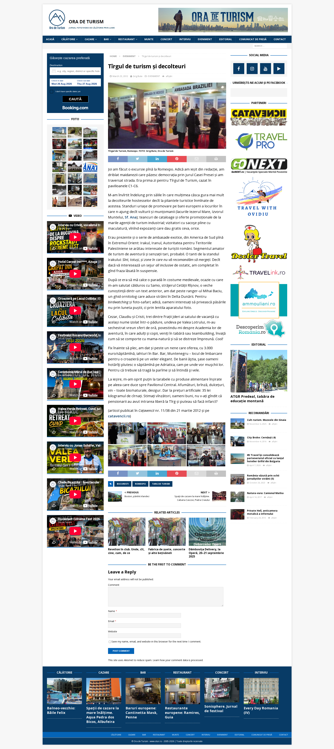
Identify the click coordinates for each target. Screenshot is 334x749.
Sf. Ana (131, 217)
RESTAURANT (126, 39)
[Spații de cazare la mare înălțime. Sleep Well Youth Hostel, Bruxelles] (59, 178)
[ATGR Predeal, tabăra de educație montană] (258, 371)
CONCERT (166, 39)
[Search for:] (269, 45)
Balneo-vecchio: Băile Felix (61, 710)
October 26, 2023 (257, 482)
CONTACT (280, 39)
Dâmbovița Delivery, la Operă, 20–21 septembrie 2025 (206, 552)
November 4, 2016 (257, 441)
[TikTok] (278, 68)
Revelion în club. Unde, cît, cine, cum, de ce (126, 551)
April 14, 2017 (255, 497)
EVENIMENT (205, 39)
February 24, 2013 (257, 517)
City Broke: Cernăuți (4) (261, 437)
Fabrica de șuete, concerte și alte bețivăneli (166, 551)
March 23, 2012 (120, 76)
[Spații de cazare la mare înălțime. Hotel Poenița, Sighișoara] (90, 155)
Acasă (50, 39)
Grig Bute (137, 76)
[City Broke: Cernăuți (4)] (237, 441)
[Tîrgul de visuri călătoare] (75, 178)
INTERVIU (185, 39)
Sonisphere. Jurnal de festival (220, 708)
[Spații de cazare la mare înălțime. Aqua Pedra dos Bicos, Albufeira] (103, 691)
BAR (106, 39)
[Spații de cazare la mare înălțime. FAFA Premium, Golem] (90, 144)
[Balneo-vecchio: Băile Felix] (64, 691)
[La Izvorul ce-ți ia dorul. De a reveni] (75, 144)
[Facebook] (238, 68)
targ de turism (161, 483)
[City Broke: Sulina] (59, 132)
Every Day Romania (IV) (261, 710)
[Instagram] (252, 68)
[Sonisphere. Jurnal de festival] (221, 690)
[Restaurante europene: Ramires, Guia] (182, 691)
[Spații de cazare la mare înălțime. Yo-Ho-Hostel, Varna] (59, 155)
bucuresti (123, 483)
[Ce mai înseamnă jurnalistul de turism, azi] (75, 190)
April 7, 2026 (255, 465)
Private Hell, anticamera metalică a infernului (262, 512)
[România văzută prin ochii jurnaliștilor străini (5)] (237, 479)
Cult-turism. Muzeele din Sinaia (266, 420)
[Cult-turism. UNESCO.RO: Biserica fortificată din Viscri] (75, 167)
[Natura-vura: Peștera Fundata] (75, 132)
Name (112, 611)
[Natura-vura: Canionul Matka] (237, 497)
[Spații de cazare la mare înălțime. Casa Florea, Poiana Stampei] (90, 132)
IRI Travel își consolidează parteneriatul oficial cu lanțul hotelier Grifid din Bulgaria (265, 458)
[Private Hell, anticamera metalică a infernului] (237, 514)
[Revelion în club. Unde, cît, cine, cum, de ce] (126, 532)
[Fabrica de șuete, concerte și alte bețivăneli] (167, 532)
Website (112, 631)
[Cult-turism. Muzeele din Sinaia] (237, 423)
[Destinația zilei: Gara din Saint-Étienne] (75, 201)
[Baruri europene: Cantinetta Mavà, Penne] (143, 691)
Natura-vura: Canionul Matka (265, 493)
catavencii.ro (119, 416)
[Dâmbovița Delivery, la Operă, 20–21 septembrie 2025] (207, 532)
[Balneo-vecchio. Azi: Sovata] (59, 190)
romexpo (140, 483)
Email (111, 621)
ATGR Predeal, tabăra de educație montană (252, 398)
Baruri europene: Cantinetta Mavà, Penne (141, 712)
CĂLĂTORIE (68, 39)
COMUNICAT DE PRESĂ (253, 39)
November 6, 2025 (257, 424)
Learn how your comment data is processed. (178, 660)
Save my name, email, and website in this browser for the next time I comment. (156, 641)
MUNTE (148, 39)
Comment (113, 584)
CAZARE (89, 39)
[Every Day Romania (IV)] (261, 691)
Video (78, 216)
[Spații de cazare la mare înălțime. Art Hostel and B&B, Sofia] (59, 144)
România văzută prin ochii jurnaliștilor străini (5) (263, 477)
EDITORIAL (225, 39)
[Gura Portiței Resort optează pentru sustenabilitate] (90, 178)
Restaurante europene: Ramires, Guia (182, 712)
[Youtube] (265, 68)
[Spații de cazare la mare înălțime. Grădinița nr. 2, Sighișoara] (59, 167)
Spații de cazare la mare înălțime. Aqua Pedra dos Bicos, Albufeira (102, 715)
